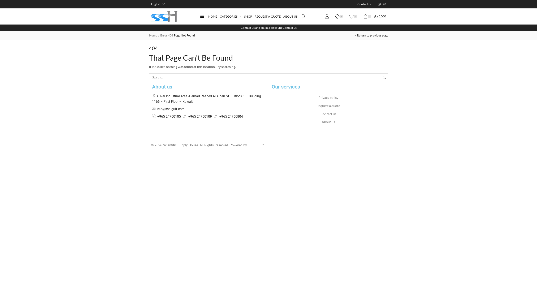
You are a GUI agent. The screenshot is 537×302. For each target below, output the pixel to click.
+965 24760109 (200, 116)
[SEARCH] (384, 77)
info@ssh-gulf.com (170, 109)
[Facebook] (152, 137)
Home (153, 35)
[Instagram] (379, 4)
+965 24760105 (169, 116)
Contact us (290, 27)
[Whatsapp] (384, 4)
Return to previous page (372, 35)
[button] (202, 16)
